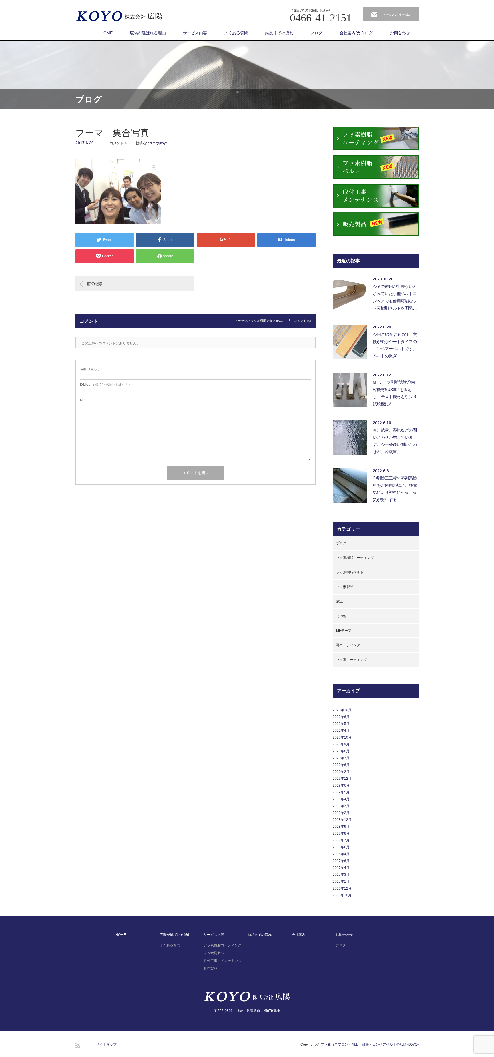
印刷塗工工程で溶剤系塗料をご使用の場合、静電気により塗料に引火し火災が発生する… (395, 489)
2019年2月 (341, 813)
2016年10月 (342, 895)
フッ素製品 (344, 587)
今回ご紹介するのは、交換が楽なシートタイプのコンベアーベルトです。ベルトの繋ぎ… (395, 345)
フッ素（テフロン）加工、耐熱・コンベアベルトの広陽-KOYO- (370, 1044)
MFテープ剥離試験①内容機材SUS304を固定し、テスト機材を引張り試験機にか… (395, 393)
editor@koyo (158, 143)
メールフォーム (396, 14)
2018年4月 (341, 854)
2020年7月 (341, 758)
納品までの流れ (279, 33)
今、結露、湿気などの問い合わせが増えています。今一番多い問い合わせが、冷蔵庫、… (395, 441)
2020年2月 (341, 772)
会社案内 (298, 934)
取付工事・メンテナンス (222, 960)
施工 (339, 601)
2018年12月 (342, 820)
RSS (77, 1046)
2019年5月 (341, 792)
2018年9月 (341, 827)
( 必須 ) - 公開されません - (105, 384)
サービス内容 (195, 33)
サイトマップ (106, 1044)
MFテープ (343, 631)
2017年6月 (341, 861)
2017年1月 (341, 881)
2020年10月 (342, 737)
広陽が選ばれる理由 (148, 33)
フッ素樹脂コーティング (355, 558)
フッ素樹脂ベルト (350, 572)
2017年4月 (341, 868)
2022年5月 (341, 724)
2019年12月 (342, 779)
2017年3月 (341, 875)
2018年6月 (341, 847)
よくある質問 (236, 33)
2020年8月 (341, 751)
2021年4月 (341, 731)
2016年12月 (342, 888)
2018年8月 (341, 833)
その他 (341, 616)
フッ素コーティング (351, 660)
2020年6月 (341, 765)
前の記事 (95, 283)
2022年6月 (341, 717)
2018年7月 (341, 840)
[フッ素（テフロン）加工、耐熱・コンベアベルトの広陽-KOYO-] (119, 16)
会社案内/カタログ (356, 33)
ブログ (316, 33)
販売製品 (210, 968)
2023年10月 (342, 710)
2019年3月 (341, 806)
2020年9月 (341, 744)
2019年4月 (341, 799)
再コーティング (348, 645)
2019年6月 (341, 785)
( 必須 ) (89, 369)
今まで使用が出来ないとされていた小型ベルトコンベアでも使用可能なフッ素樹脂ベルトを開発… (395, 297)
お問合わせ (400, 33)
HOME (107, 33)
